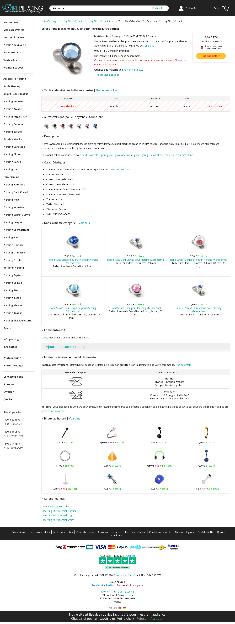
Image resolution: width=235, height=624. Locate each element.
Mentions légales (184, 532)
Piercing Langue (12, 222)
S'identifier (192, 8)
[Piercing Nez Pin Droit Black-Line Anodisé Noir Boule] (65, 438)
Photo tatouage (13, 365)
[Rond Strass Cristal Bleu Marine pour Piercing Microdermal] (73, 252)
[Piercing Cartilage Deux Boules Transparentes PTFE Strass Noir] (206, 485)
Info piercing (11, 339)
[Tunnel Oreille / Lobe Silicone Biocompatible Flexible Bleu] (159, 485)
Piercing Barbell (12, 131)
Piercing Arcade (12, 109)
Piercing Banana (13, 124)
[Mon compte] (181, 11)
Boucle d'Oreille (12, 139)
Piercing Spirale (12, 282)
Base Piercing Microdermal (58, 506)
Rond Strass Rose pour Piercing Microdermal (136, 308)
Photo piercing (12, 358)
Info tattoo (10, 346)
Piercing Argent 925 (15, 116)
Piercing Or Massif (14, 252)
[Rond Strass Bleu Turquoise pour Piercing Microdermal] (73, 300)
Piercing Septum (13, 275)
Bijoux (7, 328)
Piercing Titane (12, 305)
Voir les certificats (133, 69)
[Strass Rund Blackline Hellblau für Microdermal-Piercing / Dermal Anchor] (119, 608)
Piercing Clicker (12, 154)
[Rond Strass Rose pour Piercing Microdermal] (135, 300)
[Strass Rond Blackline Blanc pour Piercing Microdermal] (79, 129)
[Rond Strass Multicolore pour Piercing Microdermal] (198, 252)
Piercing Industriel (14, 207)
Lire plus (149, 45)
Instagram (136, 585)
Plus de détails (183, 364)
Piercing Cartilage (14, 146)
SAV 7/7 (105, 591)
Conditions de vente (160, 532)
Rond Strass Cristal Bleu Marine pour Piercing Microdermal (73, 261)
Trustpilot (129, 555)
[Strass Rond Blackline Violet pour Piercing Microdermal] (71, 129)
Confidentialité (205, 532)
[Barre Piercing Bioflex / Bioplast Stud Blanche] (65, 485)
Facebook (97, 585)
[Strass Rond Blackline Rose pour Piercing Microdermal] (87, 129)
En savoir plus (57, 411)
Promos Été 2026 (13, 67)
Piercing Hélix (11, 199)
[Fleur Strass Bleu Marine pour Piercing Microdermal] (135, 252)
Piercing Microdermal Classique (60, 511)
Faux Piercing (11, 177)
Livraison (8, 391)
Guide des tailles (107, 90)
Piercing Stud (11, 290)
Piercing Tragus (12, 313)
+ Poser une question (107, 74)
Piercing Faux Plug (14, 184)
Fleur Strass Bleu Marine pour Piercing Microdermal (135, 259)
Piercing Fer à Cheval (15, 192)
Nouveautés (10, 22)
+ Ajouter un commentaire (64, 346)
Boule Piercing (11, 86)
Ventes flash (10, 60)
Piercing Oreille (12, 260)
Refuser (142, 618)
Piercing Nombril (13, 245)
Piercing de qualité (14, 45)
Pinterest (122, 585)
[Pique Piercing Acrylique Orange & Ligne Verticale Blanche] (112, 462)
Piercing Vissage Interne (17, 320)
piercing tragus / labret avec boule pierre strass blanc (163, 155)
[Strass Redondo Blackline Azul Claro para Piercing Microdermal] (124, 608)
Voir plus (84, 223)
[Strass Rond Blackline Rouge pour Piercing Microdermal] (62, 129)
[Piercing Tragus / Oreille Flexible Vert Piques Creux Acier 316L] (159, 462)
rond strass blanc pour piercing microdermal (106, 155)
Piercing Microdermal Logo (58, 515)
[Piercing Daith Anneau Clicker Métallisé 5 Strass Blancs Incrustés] (65, 462)
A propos (8, 384)
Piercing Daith (11, 169)
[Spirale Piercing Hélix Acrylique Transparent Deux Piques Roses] (112, 438)
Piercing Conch (12, 161)
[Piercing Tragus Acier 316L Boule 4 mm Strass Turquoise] (112, 485)
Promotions (18, 532)
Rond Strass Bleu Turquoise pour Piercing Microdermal (73, 309)
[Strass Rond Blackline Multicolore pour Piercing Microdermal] (46, 129)
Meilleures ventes (13, 29)
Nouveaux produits (39, 532)
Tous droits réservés (124, 575)
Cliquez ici (78, 618)
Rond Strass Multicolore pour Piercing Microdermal (198, 259)
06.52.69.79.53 (126, 591)
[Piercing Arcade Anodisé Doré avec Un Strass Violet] (206, 438)
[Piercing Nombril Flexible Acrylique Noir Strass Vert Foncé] (159, 438)
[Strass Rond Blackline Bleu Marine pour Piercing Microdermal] (95, 129)
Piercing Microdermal (16, 229)
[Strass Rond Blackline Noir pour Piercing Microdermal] (54, 129)
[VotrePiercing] (22, 11)
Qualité (7, 399)
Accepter (157, 618)
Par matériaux (12, 52)
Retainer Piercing (13, 267)
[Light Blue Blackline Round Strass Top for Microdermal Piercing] (110, 608)
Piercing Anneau (13, 101)
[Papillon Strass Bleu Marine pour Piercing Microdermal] (198, 300)
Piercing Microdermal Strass (58, 519)
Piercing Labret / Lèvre (16, 214)
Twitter (110, 585)
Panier (217, 8)
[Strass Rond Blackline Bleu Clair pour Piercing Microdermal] (67, 84)
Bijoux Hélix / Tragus (15, 93)
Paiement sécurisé (135, 532)
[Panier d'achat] (226, 11)
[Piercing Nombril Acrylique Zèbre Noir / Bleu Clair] (206, 462)
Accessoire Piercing (14, 78)
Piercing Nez (10, 237)
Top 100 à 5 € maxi (14, 37)
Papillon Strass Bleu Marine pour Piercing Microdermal (198, 309)
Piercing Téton (12, 297)
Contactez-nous (13, 376)
